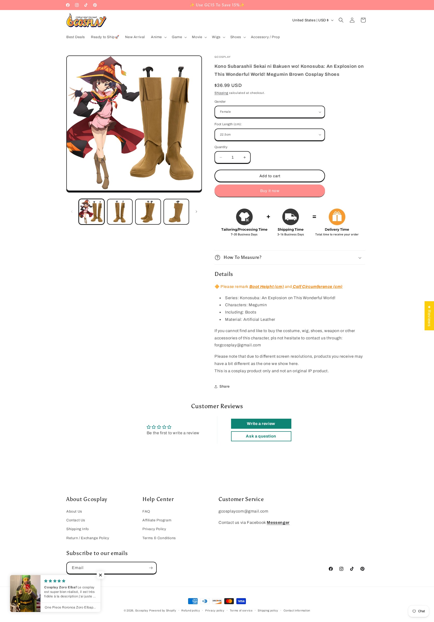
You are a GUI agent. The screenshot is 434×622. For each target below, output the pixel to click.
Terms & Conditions (159, 538)
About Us (74, 511)
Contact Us (75, 520)
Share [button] (225, 386)
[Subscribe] (150, 568)
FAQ (146, 511)
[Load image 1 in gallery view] (91, 212)
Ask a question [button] (261, 436)
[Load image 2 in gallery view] (120, 212)
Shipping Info (77, 529)
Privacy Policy (154, 529)
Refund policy (190, 610)
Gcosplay (141, 610)
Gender (220, 101)
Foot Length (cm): (228, 124)
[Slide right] (196, 211)
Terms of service (241, 610)
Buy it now (270, 191)
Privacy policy (215, 610)
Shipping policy (268, 610)
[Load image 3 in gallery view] (148, 212)
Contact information (297, 610)
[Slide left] (71, 211)
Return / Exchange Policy (87, 538)
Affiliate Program (156, 520)
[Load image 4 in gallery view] (176, 212)
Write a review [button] (261, 423)
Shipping (221, 93)
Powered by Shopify (162, 610)
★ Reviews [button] (429, 315)
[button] (158, 37)
